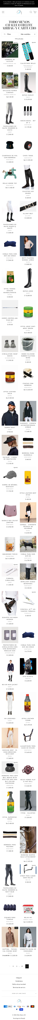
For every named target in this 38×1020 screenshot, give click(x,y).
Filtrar (9, 34)
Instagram (19, 978)
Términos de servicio (19, 987)
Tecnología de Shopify (19, 1018)
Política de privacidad (19, 984)
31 (22, 966)
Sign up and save (19, 993)
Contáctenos (19, 981)
